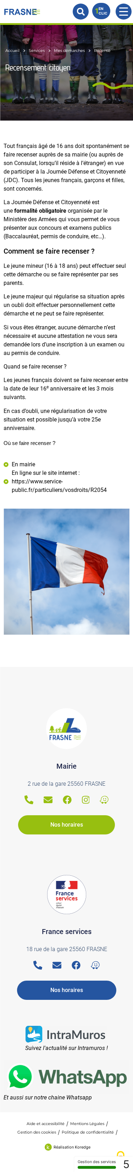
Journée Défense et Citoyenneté (50, 202)
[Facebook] (67, 799)
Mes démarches (69, 50)
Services (37, 50)
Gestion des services (97, 1161)
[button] (81, 12)
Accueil (12, 50)
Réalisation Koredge (72, 1147)
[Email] (48, 799)
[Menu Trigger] (124, 12)
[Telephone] (28, 799)
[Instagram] (86, 799)
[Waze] (104, 799)
